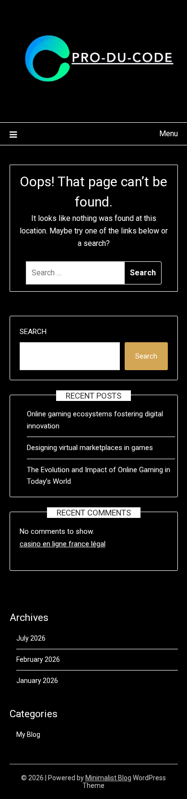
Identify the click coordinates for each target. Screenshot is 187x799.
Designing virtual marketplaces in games (90, 447)
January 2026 (37, 680)
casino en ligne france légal (62, 544)
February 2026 (38, 659)
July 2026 (31, 638)
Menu (168, 133)
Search (33, 331)
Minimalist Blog (108, 778)
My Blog (28, 734)
